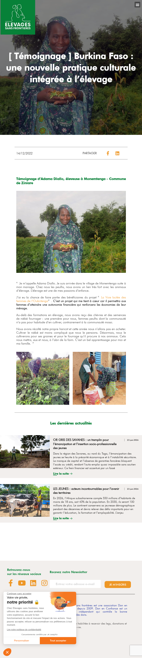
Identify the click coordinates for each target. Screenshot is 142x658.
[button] (137, 4)
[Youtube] (21, 583)
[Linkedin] (33, 583)
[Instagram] (44, 583)
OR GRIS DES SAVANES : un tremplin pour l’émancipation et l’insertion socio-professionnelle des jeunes (85, 444)
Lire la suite (61, 473)
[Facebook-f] (10, 583)
